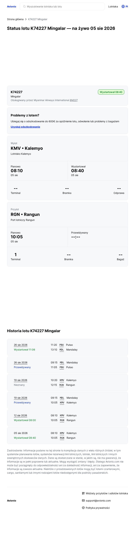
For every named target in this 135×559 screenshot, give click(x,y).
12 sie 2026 (20, 415)
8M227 (74, 100)
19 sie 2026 (20, 380)
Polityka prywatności (98, 507)
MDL (62, 349)
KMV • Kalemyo (27, 148)
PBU (61, 344)
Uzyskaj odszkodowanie (25, 126)
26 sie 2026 (20, 344)
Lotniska (113, 6)
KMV (62, 380)
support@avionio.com (98, 500)
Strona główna (15, 19)
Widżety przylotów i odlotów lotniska (107, 493)
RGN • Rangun (25, 214)
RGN (61, 384)
